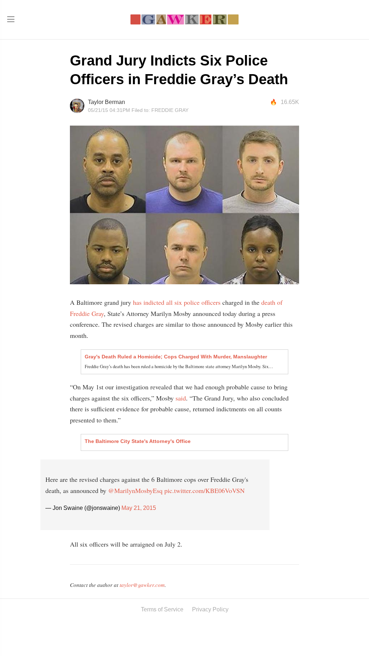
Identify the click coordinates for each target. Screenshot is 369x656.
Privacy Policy (210, 609)
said (180, 398)
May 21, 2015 (138, 508)
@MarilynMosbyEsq (135, 490)
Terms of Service (162, 609)
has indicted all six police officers (176, 302)
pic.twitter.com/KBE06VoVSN (204, 490)
